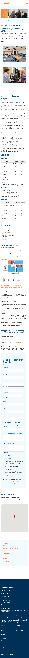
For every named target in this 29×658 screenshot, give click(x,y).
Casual (8, 455)
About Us (5, 558)
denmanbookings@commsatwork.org (14, 342)
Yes (7, 475)
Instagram (3, 647)
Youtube (3, 649)
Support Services (7, 551)
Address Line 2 (6, 397)
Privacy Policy (14, 610)
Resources (18, 628)
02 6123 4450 (10, 322)
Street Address (6, 392)
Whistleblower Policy (5, 611)
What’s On (3, 628)
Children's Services (7, 546)
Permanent (9, 458)
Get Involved (18, 625)
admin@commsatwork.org (8, 604)
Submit (19, 482)
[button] (6, 21)
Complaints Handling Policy (22, 610)
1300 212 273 (6, 602)
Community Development (9, 556)
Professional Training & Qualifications (12, 548)
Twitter (4, 645)
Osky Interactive (9, 654)
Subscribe (3, 651)
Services (2, 630)
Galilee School (6, 553)
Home (2, 25)
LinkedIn (5, 642)
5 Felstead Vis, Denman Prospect (14, 101)
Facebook (5, 640)
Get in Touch (6, 561)
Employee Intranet (19, 630)
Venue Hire (5, 543)
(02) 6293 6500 (6, 600)
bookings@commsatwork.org (8, 310)
